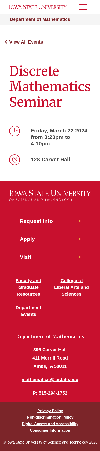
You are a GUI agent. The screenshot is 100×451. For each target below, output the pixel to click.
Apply (27, 239)
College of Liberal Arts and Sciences (71, 287)
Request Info (36, 221)
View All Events (26, 42)
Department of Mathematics (40, 19)
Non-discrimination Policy (50, 417)
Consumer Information (50, 430)
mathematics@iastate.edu (50, 379)
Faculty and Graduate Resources (28, 287)
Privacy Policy (50, 410)
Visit (25, 257)
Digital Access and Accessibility (50, 424)
